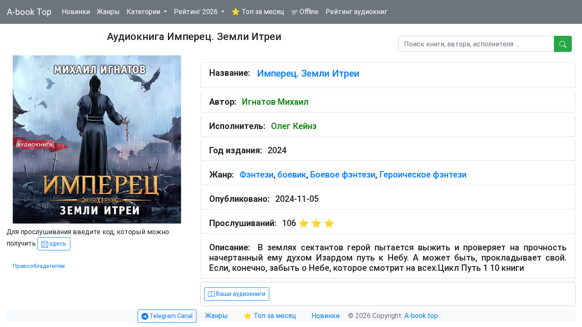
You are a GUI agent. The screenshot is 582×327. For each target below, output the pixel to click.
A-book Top (29, 12)
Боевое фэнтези (342, 174)
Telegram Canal (170, 316)
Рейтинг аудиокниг (356, 12)
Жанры (108, 12)
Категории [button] (144, 12)
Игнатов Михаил (275, 102)
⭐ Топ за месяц (257, 12)
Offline (308, 12)
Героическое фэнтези (423, 174)
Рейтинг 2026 (196, 12)
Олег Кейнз (294, 126)
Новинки (76, 12)
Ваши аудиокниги (240, 293)
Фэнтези (256, 174)
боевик (291, 174)
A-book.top (421, 316)
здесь (57, 243)
